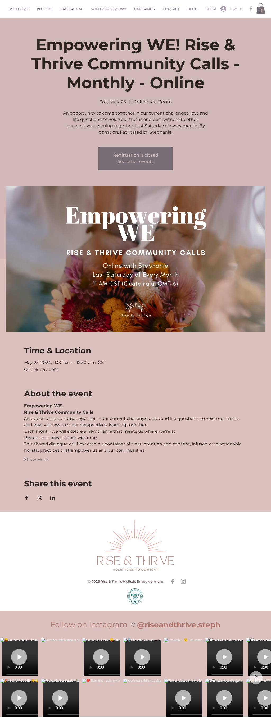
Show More (36, 459)
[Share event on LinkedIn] (52, 498)
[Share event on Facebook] (26, 498)
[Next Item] (256, 677)
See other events (136, 161)
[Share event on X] (39, 498)
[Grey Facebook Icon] (251, 9)
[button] (260, 8)
